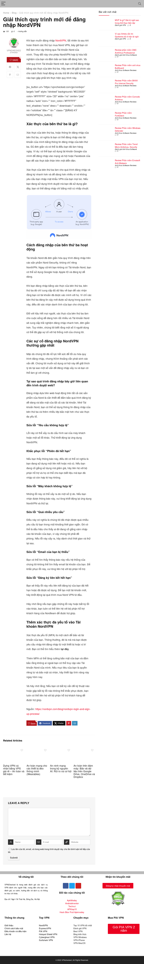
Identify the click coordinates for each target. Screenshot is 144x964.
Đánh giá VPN (120, 25)
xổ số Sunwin (27, 952)
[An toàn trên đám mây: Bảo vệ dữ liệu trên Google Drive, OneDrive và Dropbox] (84, 749)
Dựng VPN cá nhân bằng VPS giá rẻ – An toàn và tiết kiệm (13, 770)
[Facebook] (65, 886)
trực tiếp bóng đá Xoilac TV (64, 952)
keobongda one (13, 952)
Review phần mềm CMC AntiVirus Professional (126, 51)
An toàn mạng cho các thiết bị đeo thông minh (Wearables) (37, 770)
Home (6, 12)
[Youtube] (78, 886)
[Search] (139, 3)
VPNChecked (14, 50)
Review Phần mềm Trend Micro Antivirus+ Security (126, 145)
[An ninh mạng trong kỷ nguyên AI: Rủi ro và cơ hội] (61, 749)
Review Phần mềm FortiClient (123, 114)
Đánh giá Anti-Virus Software (126, 55)
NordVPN (60, 40)
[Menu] (3, 3)
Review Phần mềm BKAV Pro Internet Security (126, 82)
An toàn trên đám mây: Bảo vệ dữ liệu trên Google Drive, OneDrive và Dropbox (84, 771)
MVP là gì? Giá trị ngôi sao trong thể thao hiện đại (127, 21)
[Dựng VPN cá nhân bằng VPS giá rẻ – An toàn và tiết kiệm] (14, 749)
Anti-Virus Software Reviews (125, 70)
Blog (14, 12)
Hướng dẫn (22, 31)
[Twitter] (72, 886)
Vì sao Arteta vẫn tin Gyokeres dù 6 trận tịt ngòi (127, 35)
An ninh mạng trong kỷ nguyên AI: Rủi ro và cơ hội (60, 768)
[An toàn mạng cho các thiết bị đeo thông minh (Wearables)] (37, 749)
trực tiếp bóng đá (43, 952)
